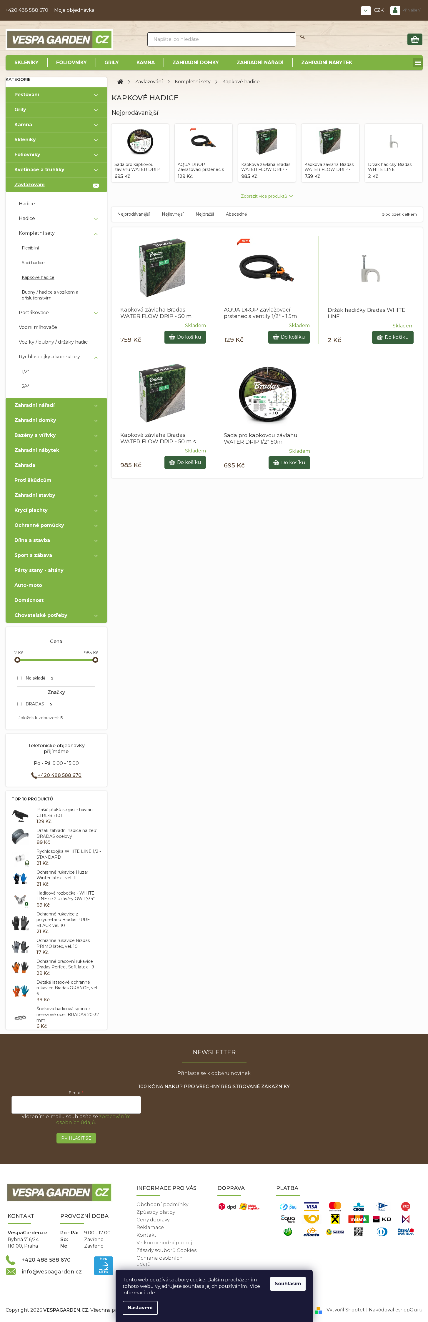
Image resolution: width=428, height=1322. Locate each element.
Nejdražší (205, 214)
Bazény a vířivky (35, 435)
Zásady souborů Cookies (166, 1250)
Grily (20, 109)
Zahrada (24, 465)
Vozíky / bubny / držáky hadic (53, 342)
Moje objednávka (74, 10)
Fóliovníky (27, 154)
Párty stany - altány (39, 570)
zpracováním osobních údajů (93, 1119)
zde (150, 1293)
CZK (379, 10)
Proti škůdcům (32, 480)
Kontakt (146, 1235)
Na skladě (40, 678)
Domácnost (29, 600)
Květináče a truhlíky (39, 169)
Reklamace (150, 1227)
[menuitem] (26, 62)
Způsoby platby (155, 1212)
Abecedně (236, 214)
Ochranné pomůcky (39, 525)
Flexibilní (30, 248)
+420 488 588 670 (27, 10)
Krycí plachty (31, 510)
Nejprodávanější (133, 214)
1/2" (25, 371)
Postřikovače (34, 312)
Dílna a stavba (32, 540)
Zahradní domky (35, 420)
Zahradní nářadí (34, 405)
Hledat (302, 39)
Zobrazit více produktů (264, 196)
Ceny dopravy (152, 1220)
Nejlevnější (173, 214)
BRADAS (39, 704)
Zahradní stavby (34, 495)
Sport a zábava (33, 555)
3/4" (25, 386)
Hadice (27, 204)
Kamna (23, 124)
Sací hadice (33, 262)
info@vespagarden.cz (52, 1271)
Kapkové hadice (38, 277)
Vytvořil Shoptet (346, 1310)
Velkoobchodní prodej (164, 1243)
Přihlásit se (76, 1138)
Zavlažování (29, 184)
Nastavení (140, 1308)
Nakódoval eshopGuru (396, 1310)
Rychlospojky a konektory (49, 356)
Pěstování (26, 94)
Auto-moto (28, 585)
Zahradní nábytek (36, 450)
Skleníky (25, 139)
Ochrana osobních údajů (159, 1261)
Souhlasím (288, 1283)
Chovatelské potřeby (40, 615)
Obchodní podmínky (162, 1204)
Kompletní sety (37, 233)
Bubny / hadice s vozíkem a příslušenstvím (50, 295)
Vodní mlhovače (38, 327)
